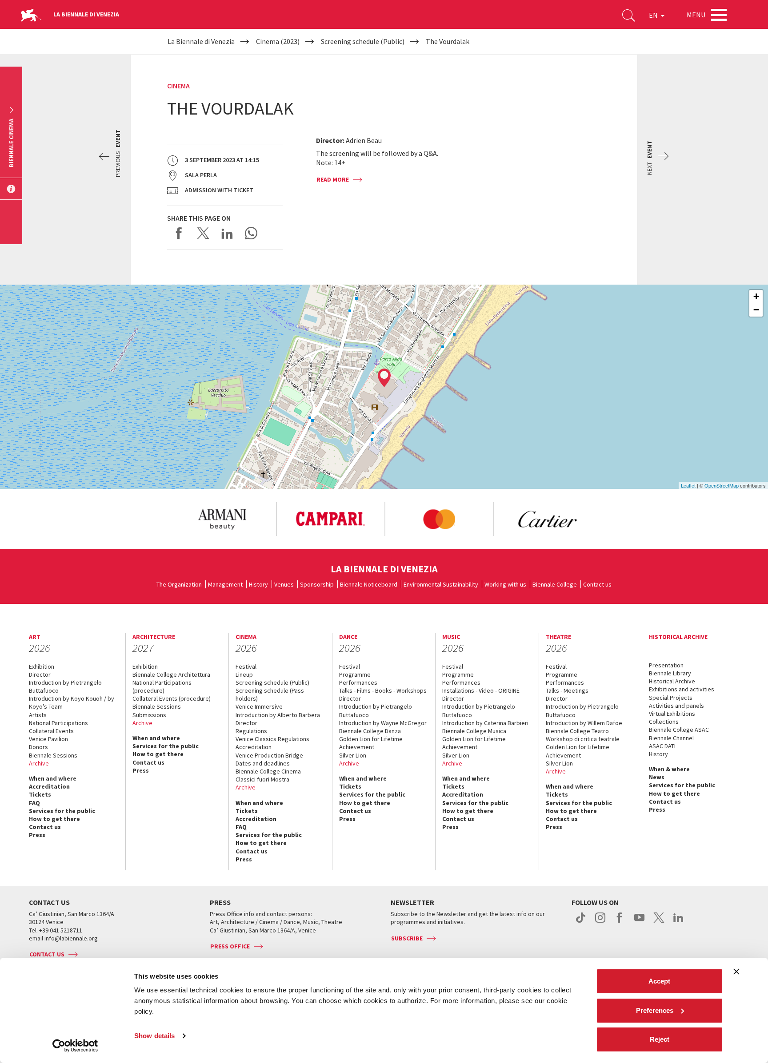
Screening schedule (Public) (272, 682)
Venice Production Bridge (269, 755)
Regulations (251, 731)
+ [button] (756, 296)
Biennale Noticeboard (368, 584)
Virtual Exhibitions (672, 714)
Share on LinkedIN (227, 233)
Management (225, 584)
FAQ (34, 803)
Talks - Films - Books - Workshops (383, 690)
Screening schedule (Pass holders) (270, 694)
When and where (52, 778)
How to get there (54, 819)
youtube (639, 922)
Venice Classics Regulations (272, 739)
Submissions (149, 715)
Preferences (654, 1010)
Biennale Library (670, 673)
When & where (669, 769)
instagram (600, 922)
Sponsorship (317, 584)
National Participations (58, 723)
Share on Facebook (179, 233)
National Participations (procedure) (162, 686)
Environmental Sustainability (441, 584)
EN (654, 15)
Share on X (203, 233)
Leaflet (688, 485)
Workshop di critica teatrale (583, 739)
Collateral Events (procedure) (171, 698)
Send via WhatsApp (251, 233)
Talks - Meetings (567, 690)
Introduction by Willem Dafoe (584, 723)
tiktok (581, 922)
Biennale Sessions (53, 755)
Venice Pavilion (48, 739)
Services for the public (62, 811)
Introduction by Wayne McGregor (383, 723)
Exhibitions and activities (681, 689)
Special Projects (670, 698)
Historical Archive (672, 681)
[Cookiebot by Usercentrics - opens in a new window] (75, 1045)
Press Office (230, 946)
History (258, 584)
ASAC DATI (662, 746)
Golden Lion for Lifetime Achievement (371, 743)
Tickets (40, 794)
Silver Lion (352, 755)
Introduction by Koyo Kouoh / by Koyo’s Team (71, 702)
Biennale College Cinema (268, 771)
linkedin (678, 922)
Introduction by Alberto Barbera (278, 715)
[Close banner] (736, 971)
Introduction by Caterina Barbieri (485, 723)
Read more (332, 179)
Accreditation (49, 786)
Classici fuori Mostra (262, 779)
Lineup (244, 674)
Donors (38, 747)
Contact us (597, 584)
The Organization (179, 584)
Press (37, 835)
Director (40, 674)
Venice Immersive (259, 706)
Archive (39, 763)
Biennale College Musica (474, 731)
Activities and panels (676, 706)
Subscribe (407, 938)
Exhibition (41, 666)
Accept (659, 981)
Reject (659, 1039)
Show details (154, 1035)
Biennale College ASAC (679, 730)
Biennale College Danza (370, 731)
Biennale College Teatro (577, 731)
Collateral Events (51, 731)
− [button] (756, 309)
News (656, 777)
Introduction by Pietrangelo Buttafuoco (65, 686)
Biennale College (554, 584)
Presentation (666, 665)
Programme (355, 674)
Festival (246, 666)
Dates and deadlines (263, 763)
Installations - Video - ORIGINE (481, 690)
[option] (222, 519)
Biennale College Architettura (171, 674)
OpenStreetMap (721, 485)
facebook (620, 922)
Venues (284, 584)
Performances (358, 682)
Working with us (505, 584)
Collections (664, 722)
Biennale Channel (671, 738)
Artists (38, 715)
